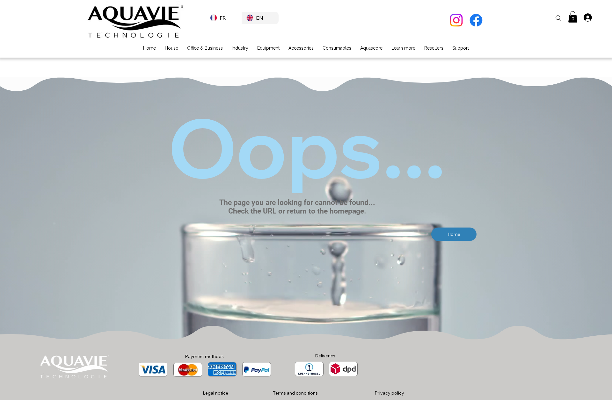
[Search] (558, 18)
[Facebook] (476, 20)
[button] (573, 17)
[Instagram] (456, 20)
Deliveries (325, 356)
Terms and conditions (295, 393)
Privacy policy (389, 393)
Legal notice (215, 393)
